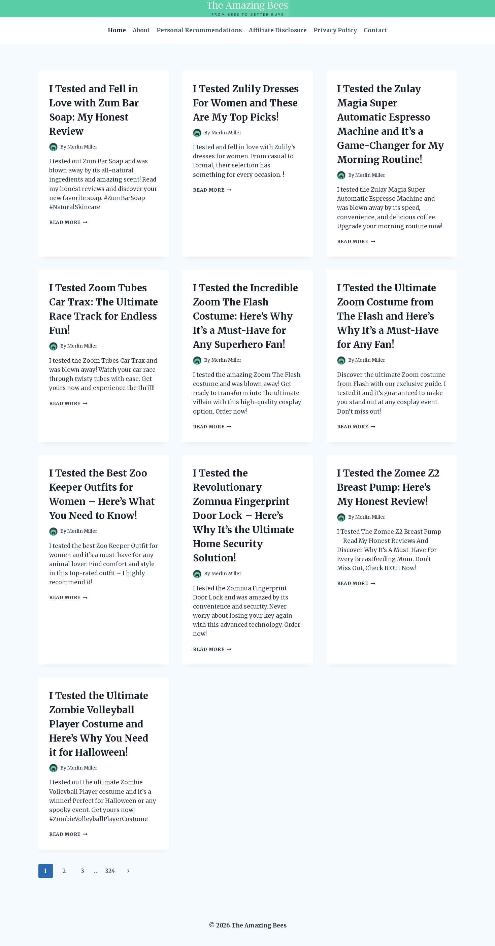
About (141, 30)
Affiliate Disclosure (278, 30)
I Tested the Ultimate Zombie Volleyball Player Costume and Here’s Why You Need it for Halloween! (98, 724)
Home (117, 30)
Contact (375, 30)
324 (110, 871)
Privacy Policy (335, 30)
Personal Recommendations (199, 30)
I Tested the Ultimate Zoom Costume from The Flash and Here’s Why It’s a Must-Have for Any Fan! (388, 316)
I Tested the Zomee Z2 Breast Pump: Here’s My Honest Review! (388, 487)
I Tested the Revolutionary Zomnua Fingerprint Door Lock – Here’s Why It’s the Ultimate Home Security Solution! (243, 515)
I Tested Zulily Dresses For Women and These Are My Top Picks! (246, 103)
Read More (68, 222)
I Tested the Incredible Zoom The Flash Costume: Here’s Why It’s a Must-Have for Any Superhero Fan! (245, 316)
